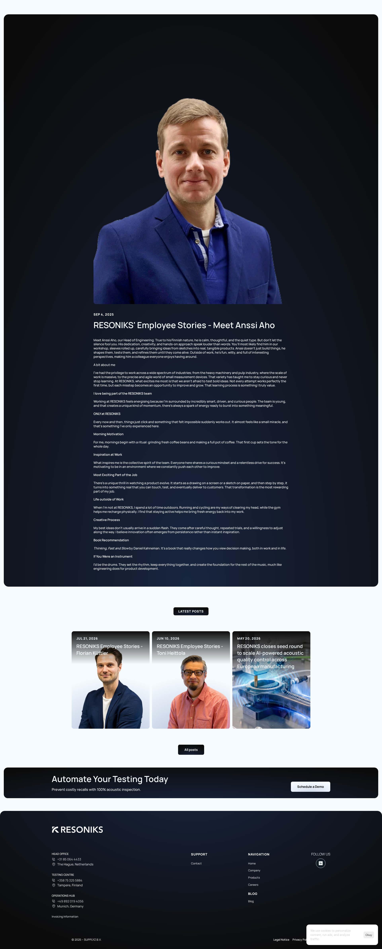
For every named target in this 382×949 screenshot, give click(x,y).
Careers (253, 885)
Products (254, 877)
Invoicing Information (65, 916)
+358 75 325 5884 (69, 880)
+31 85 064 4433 (69, 859)
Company (254, 870)
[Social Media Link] (320, 863)
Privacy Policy (301, 939)
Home (252, 863)
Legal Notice (281, 939)
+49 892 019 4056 (70, 901)
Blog (251, 901)
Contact (196, 863)
